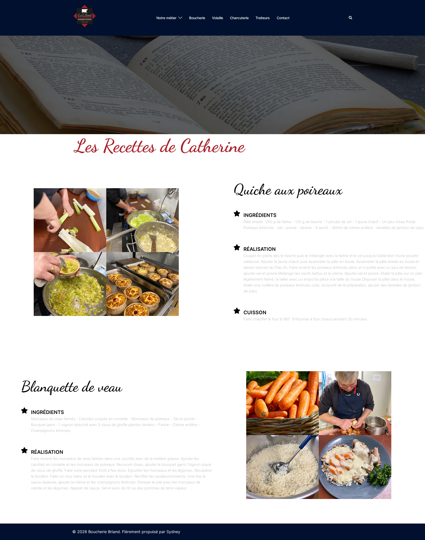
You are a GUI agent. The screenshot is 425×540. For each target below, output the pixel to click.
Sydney (173, 531)
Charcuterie (239, 18)
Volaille (217, 18)
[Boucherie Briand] (84, 17)
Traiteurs (263, 18)
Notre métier (166, 18)
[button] (351, 18)
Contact (283, 18)
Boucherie (197, 18)
